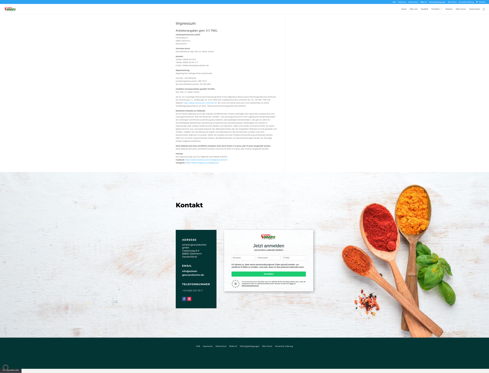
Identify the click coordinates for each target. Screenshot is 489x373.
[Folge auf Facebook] (184, 299)
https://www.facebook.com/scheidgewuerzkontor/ (206, 160)
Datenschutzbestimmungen (250, 285)
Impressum (402, 2)
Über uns (414, 9)
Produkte (435, 9)
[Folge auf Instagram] (189, 299)
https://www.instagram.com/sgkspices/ (202, 162)
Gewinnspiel (474, 9)
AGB (394, 2)
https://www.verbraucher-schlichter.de (200, 103)
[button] (5, 367)
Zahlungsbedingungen (437, 2)
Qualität (424, 9)
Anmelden (269, 274)
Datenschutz (413, 2)
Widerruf (423, 2)
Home (403, 9)
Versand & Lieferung (466, 2)
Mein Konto (452, 2)
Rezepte (448, 9)
